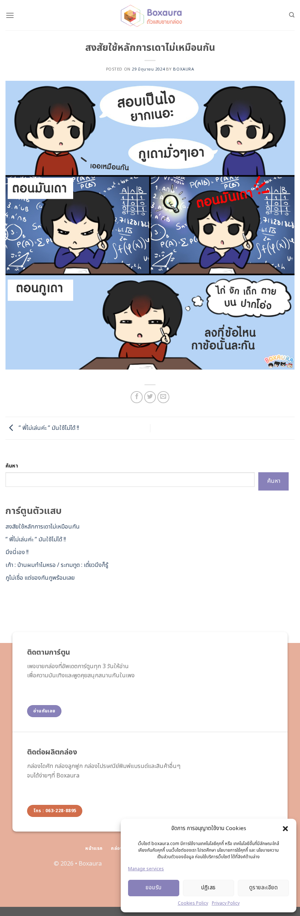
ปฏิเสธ (208, 887)
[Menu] (9, 15)
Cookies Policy (193, 903)
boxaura (183, 69)
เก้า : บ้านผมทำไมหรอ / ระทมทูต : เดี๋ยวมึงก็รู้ (56, 565)
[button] (285, 828)
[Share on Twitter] (150, 397)
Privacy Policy (226, 903)
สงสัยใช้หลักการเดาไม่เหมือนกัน (42, 526)
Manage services (146, 869)
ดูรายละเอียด (263, 887)
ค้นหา (11, 466)
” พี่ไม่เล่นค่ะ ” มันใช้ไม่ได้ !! (48, 428)
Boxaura (90, 863)
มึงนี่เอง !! (17, 552)
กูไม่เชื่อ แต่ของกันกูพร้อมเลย (40, 578)
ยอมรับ (153, 887)
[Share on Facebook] (137, 397)
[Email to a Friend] (163, 397)
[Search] (292, 15)
